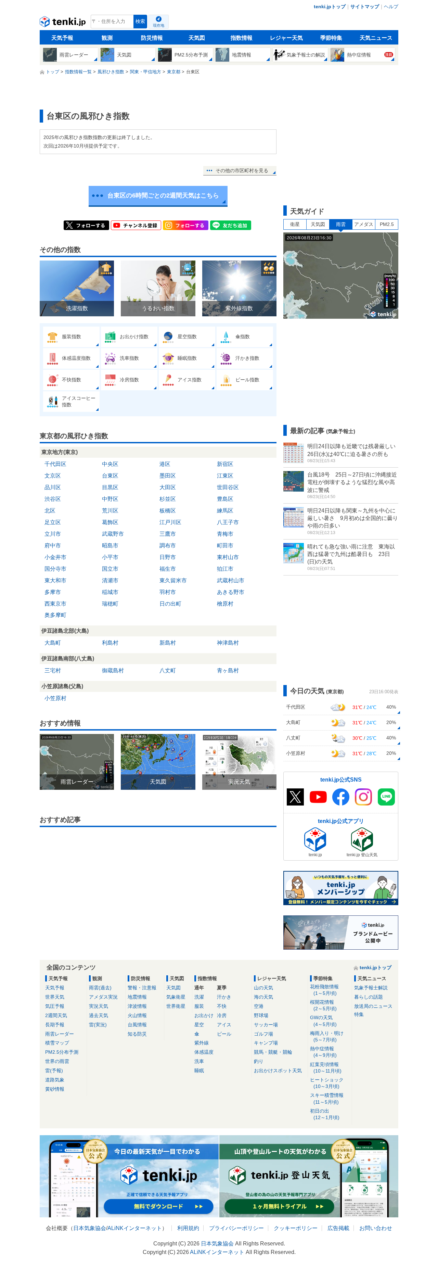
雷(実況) (98, 1024)
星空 (199, 1024)
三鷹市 (167, 534)
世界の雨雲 (57, 1061)
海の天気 (263, 997)
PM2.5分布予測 (61, 1052)
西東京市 (55, 604)
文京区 (52, 476)
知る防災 (137, 1034)
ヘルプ (391, 6)
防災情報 (152, 38)
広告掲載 (338, 1228)
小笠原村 (55, 698)
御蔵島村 (113, 670)
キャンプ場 (266, 1043)
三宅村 (52, 670)
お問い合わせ (375, 1228)
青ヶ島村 (228, 670)
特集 (359, 1014)
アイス (224, 1024)
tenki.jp (63, 23)
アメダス (363, 224)
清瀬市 (110, 580)
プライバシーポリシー (236, 1228)
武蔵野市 (113, 534)
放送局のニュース (373, 1006)
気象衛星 (175, 997)
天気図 (197, 38)
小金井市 (55, 557)
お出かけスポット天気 (278, 1070)
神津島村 (228, 643)
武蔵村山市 (230, 580)
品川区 (52, 487)
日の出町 (170, 604)
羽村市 (167, 592)
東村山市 (228, 557)
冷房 (222, 1015)
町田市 (225, 545)
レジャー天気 (286, 38)
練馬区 (225, 511)
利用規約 (188, 1228)
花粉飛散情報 (324, 990)
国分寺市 (55, 569)
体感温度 (204, 1052)
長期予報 (54, 1024)
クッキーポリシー (296, 1228)
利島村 (110, 643)
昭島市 (110, 545)
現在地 (158, 25)
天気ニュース (376, 38)
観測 (107, 38)
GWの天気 (323, 1021)
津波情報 (137, 1006)
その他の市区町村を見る (242, 170)
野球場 (261, 1015)
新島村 (167, 643)
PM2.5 (387, 224)
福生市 (167, 569)
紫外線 (201, 1043)
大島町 (52, 643)
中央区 (110, 464)
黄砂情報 (54, 1089)
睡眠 (199, 1070)
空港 (258, 1006)
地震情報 (137, 997)
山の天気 (263, 987)
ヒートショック (327, 1083)
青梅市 (225, 534)
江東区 (225, 476)
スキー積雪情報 (327, 1098)
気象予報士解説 (371, 987)
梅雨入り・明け (327, 1036)
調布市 (167, 545)
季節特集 (331, 38)
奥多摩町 (55, 615)
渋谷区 (52, 499)
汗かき (224, 997)
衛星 (295, 224)
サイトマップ (364, 6)
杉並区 (167, 499)
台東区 (110, 476)
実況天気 (98, 1006)
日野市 (167, 557)
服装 (199, 1006)
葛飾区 (110, 522)
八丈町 (167, 670)
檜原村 (225, 604)
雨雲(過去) (100, 987)
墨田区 (167, 476)
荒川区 (110, 511)
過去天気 (98, 1015)
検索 (140, 21)
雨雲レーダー (59, 1034)
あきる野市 (230, 592)
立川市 (52, 534)
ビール (224, 1034)
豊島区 (225, 499)
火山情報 (137, 1015)
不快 (222, 1006)
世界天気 (54, 997)
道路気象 (54, 1079)
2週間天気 (56, 1015)
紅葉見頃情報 (326, 1068)
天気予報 (62, 38)
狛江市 (225, 569)
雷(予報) (54, 1070)
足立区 (52, 522)
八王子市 (228, 522)
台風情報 (137, 1024)
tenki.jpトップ (330, 6)
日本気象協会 (89, 1228)
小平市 (110, 557)
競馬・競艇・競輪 (273, 1052)
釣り (258, 1061)
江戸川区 (170, 522)
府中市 (52, 545)
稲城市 (110, 592)
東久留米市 (173, 580)
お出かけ (204, 1015)
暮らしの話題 (368, 997)
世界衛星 (175, 1006)
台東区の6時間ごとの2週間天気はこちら (163, 195)
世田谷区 (228, 487)
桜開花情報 (323, 1005)
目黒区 (110, 487)
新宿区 (225, 464)
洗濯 (199, 997)
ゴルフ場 (263, 1034)
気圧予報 (54, 1006)
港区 (164, 464)
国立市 (110, 569)
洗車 (199, 1061)
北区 (49, 511)
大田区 (167, 487)
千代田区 (55, 464)
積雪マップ (57, 1043)
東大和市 (55, 580)
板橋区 (167, 511)
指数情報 (242, 38)
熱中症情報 (323, 1052)
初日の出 (324, 1114)
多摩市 (52, 592)
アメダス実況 (103, 997)
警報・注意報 (142, 987)
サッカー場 (266, 1024)
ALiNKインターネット (134, 1228)
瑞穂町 (110, 604)
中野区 (110, 499)
